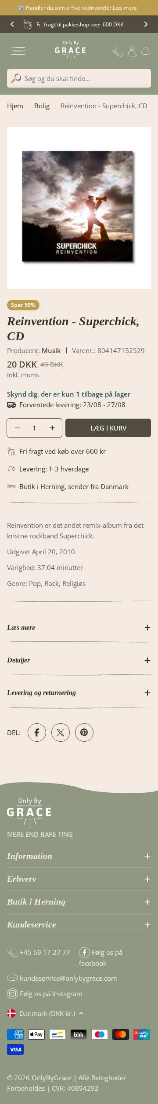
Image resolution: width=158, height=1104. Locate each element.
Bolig (42, 105)
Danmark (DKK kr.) (47, 1013)
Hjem (15, 105)
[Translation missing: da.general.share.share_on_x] (60, 732)
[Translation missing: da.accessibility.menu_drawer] (18, 51)
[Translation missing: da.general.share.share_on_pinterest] (84, 732)
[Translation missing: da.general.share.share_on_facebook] (37, 732)
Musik (51, 350)
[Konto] (132, 51)
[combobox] (79, 78)
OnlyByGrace (52, 1077)
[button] (12, 24)
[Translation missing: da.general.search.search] (16, 78)
